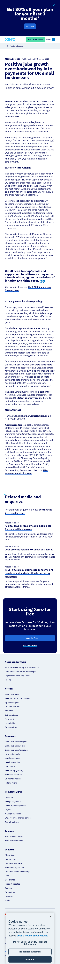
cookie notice (24, 935)
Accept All (30, 959)
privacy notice (40, 935)
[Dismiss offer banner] (53, 5)
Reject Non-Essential (30, 951)
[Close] (50, 916)
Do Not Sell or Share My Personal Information (30, 943)
